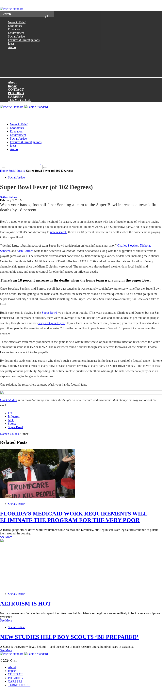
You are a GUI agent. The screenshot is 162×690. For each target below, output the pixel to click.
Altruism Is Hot (25, 603)
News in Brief (16, 22)
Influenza (14, 416)
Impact (12, 86)
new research (58, 232)
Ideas (11, 43)
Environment (16, 33)
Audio (12, 47)
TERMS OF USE (19, 100)
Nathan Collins (8, 197)
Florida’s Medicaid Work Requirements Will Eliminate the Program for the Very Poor (74, 516)
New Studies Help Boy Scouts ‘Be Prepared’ (69, 637)
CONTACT (16, 89)
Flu (10, 413)
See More (6, 537)
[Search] (46, 14)
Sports (12, 423)
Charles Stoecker (127, 245)
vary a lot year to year (51, 323)
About (12, 82)
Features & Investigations (24, 40)
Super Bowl (49, 312)
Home (4, 170)
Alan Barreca (25, 251)
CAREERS (16, 96)
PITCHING (16, 93)
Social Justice (16, 36)
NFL (11, 420)
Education (14, 29)
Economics (15, 25)
